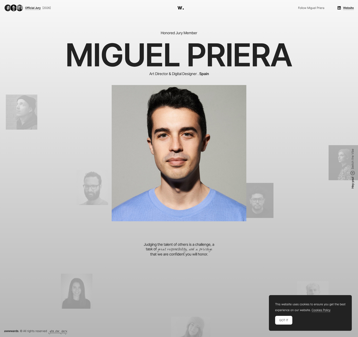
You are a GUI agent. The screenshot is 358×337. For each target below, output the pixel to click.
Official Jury (33, 7)
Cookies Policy (321, 310)
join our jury (58, 332)
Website (348, 7)
